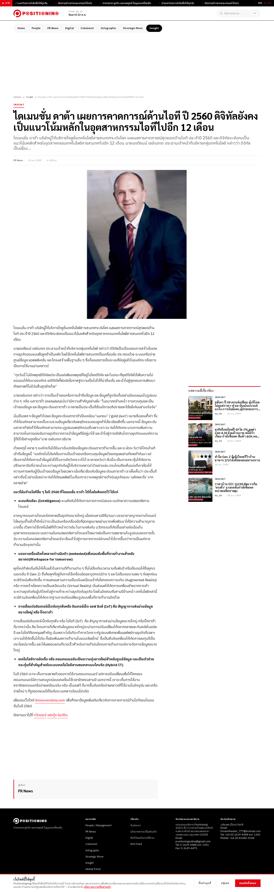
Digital (69, 28)
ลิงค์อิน (63, 715)
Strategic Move (133, 28)
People (36, 28)
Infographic (108, 28)
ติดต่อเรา (135, 825)
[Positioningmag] (36, 13)
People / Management (98, 825)
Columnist (87, 28)
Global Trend (92, 869)
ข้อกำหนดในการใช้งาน (142, 838)
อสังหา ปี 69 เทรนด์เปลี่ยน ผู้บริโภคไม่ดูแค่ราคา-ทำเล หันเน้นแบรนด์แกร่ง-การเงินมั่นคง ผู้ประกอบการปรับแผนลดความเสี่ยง (237, 405)
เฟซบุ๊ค (52, 715)
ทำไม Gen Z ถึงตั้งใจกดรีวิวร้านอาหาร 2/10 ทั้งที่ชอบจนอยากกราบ (237, 458)
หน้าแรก (17, 97)
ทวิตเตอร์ (40, 715)
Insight (154, 28)
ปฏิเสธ (225, 883)
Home (21, 28)
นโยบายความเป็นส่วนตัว (143, 831)
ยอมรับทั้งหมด (247, 883)
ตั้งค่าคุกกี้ (204, 883)
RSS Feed (136, 844)
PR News (52, 28)
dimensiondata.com (50, 700)
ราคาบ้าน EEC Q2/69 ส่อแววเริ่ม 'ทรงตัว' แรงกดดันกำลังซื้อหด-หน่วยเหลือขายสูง (236, 487)
